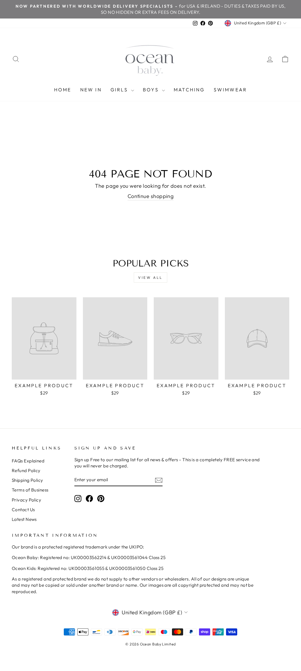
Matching (189, 90)
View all (150, 277)
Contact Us (23, 509)
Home (62, 90)
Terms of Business (30, 490)
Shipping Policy (27, 480)
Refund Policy (26, 470)
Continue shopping (151, 196)
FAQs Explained (28, 461)
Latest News (24, 519)
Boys (151, 90)
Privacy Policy (26, 500)
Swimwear (230, 90)
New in (91, 90)
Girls (120, 90)
